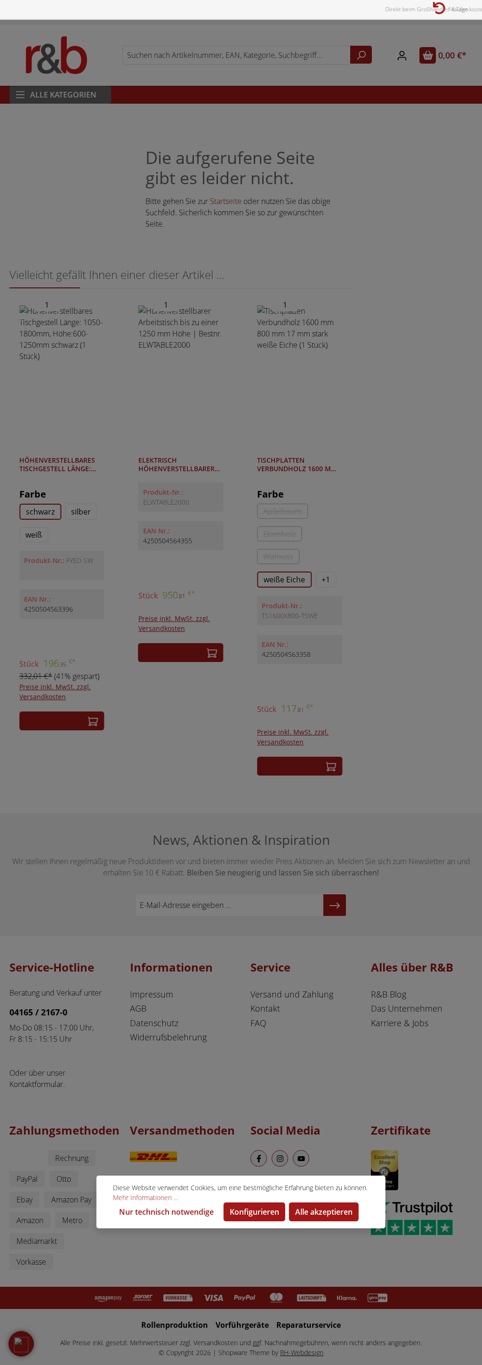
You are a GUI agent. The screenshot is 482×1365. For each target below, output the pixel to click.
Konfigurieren (254, 1212)
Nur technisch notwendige (166, 1212)
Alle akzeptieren (324, 1212)
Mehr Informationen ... (145, 1197)
